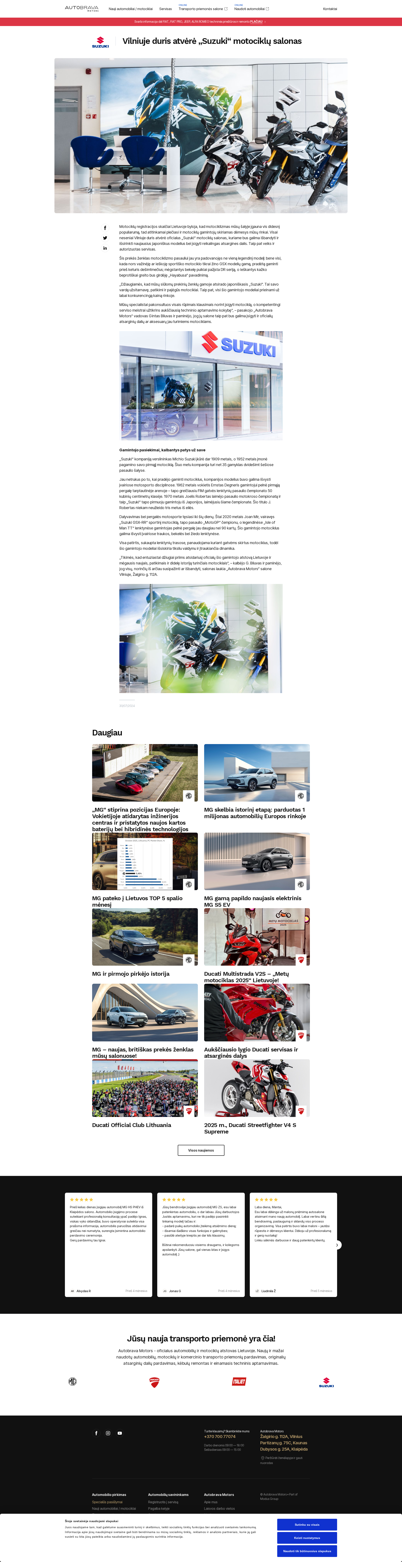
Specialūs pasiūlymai (107, 1502)
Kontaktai (330, 9)
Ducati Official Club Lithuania (131, 1125)
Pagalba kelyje (159, 1508)
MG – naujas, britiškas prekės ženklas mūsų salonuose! (142, 1052)
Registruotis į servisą (163, 1502)
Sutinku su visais (307, 1524)
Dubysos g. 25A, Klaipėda (284, 1449)
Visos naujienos (201, 1150)
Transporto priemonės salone (201, 8)
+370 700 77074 (219, 1436)
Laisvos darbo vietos (219, 1508)
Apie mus (211, 1502)
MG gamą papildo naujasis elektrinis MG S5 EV (252, 901)
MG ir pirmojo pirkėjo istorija (130, 974)
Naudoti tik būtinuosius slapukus (307, 1551)
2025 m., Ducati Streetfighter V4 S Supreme (250, 1128)
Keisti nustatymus (307, 1538)
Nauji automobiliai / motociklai (131, 9)
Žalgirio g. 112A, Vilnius (281, 1436)
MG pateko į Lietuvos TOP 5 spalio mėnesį (137, 901)
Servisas (165, 9)
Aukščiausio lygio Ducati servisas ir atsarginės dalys (251, 1052)
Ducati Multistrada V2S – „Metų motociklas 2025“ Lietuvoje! (246, 977)
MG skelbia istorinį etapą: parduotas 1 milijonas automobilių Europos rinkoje (255, 813)
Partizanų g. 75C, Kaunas (283, 1442)
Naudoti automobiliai (249, 8)
